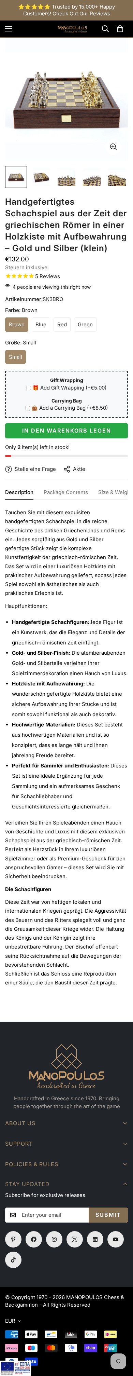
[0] (120, 29)
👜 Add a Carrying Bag (69, 408)
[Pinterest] (13, 1239)
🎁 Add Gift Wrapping (69, 387)
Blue (42, 326)
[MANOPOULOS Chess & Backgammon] (66, 29)
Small (17, 359)
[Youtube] (115, 1239)
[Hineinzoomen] (113, 147)
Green (87, 326)
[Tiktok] (13, 1260)
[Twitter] (74, 1239)
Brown (18, 326)
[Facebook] (34, 1239)
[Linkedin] (95, 1239)
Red (64, 326)
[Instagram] (54, 1239)
